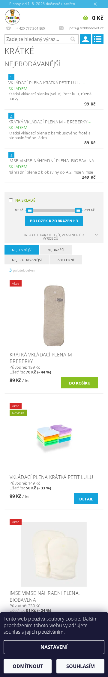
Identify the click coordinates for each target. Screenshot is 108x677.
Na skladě (25, 200)
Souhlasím (80, 666)
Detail (86, 499)
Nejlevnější (22, 250)
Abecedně (66, 260)
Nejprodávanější (27, 260)
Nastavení (54, 647)
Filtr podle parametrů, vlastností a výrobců (52, 237)
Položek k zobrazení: (54, 220)
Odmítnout (28, 666)
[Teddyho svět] (12, 16)
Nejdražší (55, 250)
